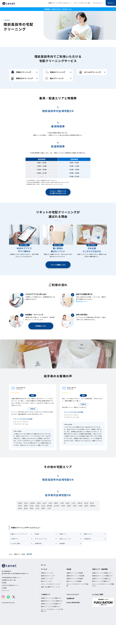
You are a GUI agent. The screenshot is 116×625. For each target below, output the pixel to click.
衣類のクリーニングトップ (19, 534)
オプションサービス (41, 539)
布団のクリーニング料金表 (75, 578)
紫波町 (37, 506)
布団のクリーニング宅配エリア (101, 578)
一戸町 (49, 508)
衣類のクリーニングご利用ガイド (51, 598)
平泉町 (63, 506)
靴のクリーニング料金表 (74, 581)
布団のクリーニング (57, 72)
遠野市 (56, 503)
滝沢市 (92, 503)
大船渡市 (32, 503)
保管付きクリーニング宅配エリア (102, 576)
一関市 (62, 503)
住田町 (69, 506)
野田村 (32, 508)
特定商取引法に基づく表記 (9, 580)
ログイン (112, 3)
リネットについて (73, 594)
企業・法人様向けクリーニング (50, 587)
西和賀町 (49, 506)
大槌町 (75, 506)
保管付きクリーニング (24, 78)
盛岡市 (20, 503)
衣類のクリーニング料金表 (75, 573)
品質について (88, 534)
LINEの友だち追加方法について (10, 585)
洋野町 (43, 508)
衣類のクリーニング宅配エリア (101, 573)
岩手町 (32, 506)
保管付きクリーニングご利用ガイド (52, 601)
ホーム (10, 554)
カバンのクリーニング (92, 72)
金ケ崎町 (56, 506)
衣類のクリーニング (23, 72)
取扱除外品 (38, 543)
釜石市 (68, 503)
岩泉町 (86, 506)
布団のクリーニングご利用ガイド (51, 604)
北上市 (44, 503)
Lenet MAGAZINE (73, 602)
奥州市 (86, 503)
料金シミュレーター (65, 539)
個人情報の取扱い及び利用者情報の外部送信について (15, 574)
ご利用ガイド (15, 539)
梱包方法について (81, 301)
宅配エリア (62, 534)
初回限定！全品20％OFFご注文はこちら (58, 9)
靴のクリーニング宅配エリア (101, 581)
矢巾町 (43, 506)
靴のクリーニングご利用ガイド (50, 606)
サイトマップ (5, 590)
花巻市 (39, 503)
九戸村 (37, 508)
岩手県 (23, 554)
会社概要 (4, 588)
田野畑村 (92, 506)
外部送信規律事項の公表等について (11, 577)
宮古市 (26, 503)
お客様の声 (87, 539)
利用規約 (62, 543)
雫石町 (20, 506)
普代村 (20, 508)
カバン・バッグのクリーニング (50, 584)
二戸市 (73, 503)
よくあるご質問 (15, 543)
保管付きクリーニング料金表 (75, 576)
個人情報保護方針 (6, 571)
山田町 (80, 506)
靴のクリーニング (56, 78)
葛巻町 (26, 506)
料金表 (37, 534)
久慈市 (50, 503)
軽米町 (26, 508)
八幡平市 (79, 503)
